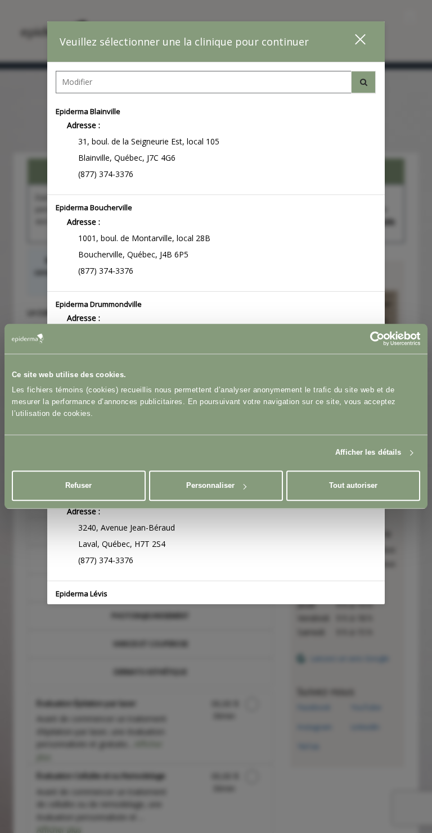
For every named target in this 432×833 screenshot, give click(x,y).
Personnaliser (210, 485)
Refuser (78, 485)
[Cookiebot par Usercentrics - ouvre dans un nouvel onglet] (371, 338)
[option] (215, 147)
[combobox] (216, 85)
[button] (353, 41)
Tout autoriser (353, 485)
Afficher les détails (368, 453)
